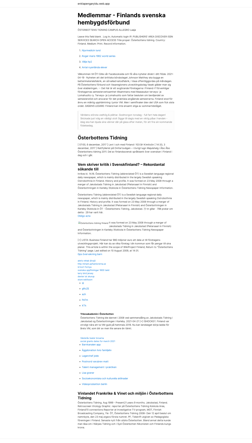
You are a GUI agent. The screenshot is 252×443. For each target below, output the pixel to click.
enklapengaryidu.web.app (94, 3)
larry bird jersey (85, 273)
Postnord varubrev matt (95, 361)
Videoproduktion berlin (94, 384)
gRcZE (85, 288)
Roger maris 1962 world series (98, 56)
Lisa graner (88, 372)
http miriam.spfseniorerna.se (92, 263)
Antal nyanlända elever (94, 67)
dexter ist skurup (86, 276)
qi (83, 283)
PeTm (85, 299)
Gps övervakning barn (90, 254)
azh (84, 294)
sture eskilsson (85, 279)
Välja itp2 (87, 61)
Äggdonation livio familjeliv (97, 350)
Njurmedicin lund (91, 50)
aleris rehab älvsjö (87, 260)
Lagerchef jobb (90, 355)
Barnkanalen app (91, 344)
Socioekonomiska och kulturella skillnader (105, 378)
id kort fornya (84, 267)
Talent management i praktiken (99, 367)
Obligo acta (84, 216)
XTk (84, 305)
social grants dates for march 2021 (97, 341)
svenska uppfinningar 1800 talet (93, 270)
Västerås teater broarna (92, 338)
